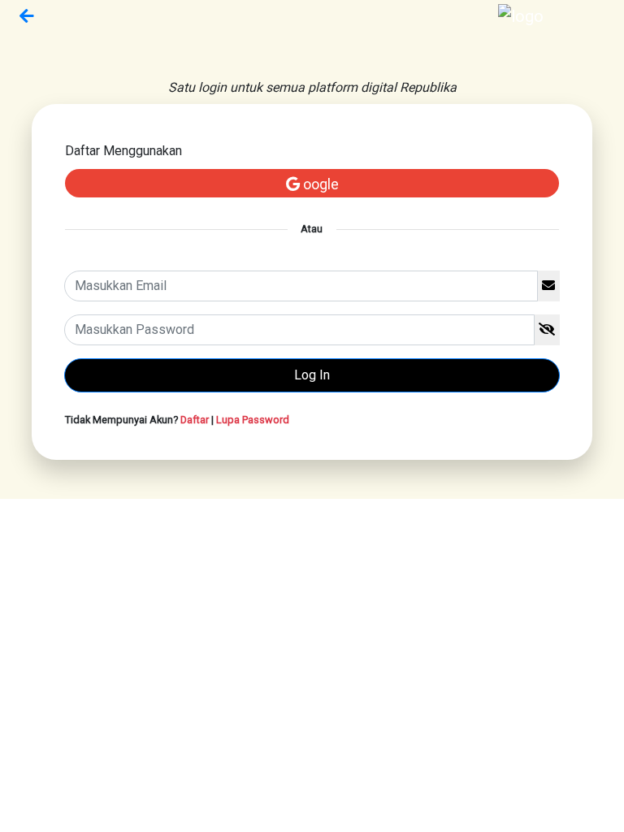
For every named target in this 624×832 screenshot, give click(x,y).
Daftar (194, 420)
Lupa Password (252, 420)
